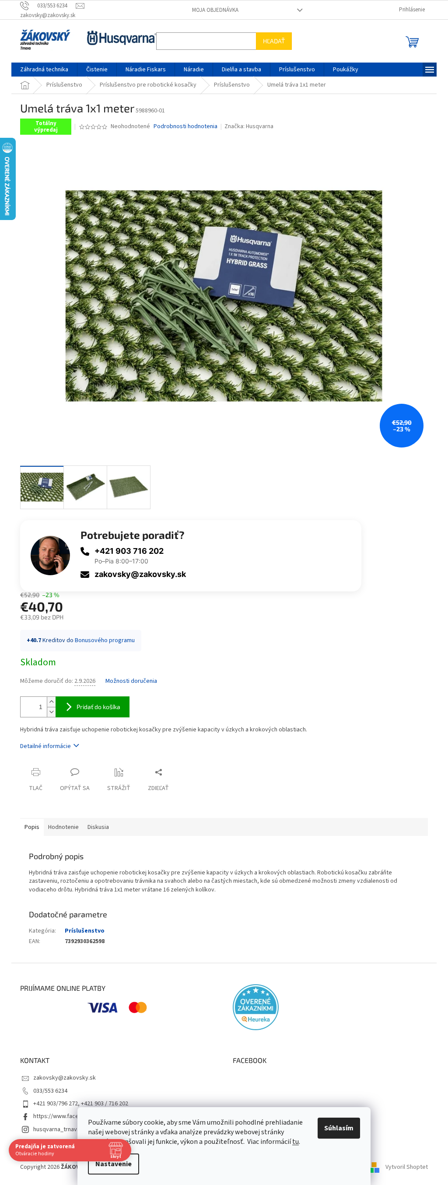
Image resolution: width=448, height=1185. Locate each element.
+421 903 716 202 (129, 551)
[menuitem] (44, 70)
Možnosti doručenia (131, 681)
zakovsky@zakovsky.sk (140, 574)
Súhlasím (339, 1128)
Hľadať (274, 41)
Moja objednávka (215, 10)
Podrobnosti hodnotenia (185, 126)
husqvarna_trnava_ (58, 1129)
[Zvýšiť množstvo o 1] (51, 702)
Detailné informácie (45, 746)
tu (295, 1142)
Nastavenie (113, 1164)
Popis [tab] (31, 827)
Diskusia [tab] (98, 827)
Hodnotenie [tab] (63, 827)
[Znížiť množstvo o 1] (51, 712)
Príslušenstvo (85, 930)
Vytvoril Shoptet (406, 1167)
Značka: (248, 126)
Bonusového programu (105, 640)
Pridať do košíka (98, 706)
